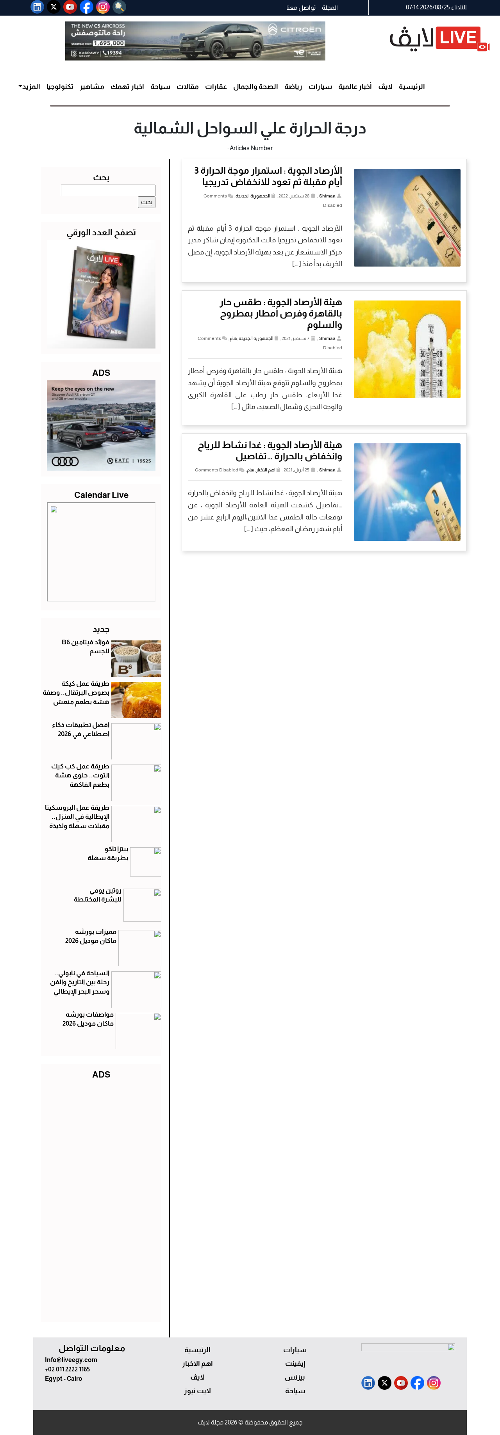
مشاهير (92, 87)
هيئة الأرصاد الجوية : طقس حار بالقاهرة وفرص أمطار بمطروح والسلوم (281, 313)
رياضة (293, 87)
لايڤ (385, 87)
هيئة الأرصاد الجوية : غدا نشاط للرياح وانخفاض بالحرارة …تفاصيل (270, 450)
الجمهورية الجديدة (253, 196)
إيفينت (295, 1363)
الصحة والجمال (255, 87)
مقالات (188, 87)
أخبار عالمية (355, 87)
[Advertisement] (101, 1199)
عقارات (216, 87)
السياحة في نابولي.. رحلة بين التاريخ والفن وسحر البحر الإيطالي (79, 982)
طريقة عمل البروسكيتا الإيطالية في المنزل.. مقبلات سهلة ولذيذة (77, 817)
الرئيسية (412, 87)
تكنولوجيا (59, 87)
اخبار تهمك (127, 87)
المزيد (31, 87)
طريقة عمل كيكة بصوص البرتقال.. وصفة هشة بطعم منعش (76, 693)
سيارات (320, 87)
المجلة (330, 7)
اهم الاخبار (265, 470)
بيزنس (295, 1377)
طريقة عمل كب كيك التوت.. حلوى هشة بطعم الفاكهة (80, 776)
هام (233, 338)
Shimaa (327, 196)
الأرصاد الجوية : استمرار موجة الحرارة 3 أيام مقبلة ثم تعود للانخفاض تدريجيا (268, 176)
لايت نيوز (197, 1391)
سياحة (160, 87)
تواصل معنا (301, 7)
